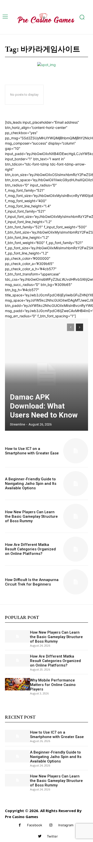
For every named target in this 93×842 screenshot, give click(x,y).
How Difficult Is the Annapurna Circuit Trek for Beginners (32, 582)
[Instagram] (51, 825)
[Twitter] (39, 836)
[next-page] (79, 327)
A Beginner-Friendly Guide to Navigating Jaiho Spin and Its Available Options (30, 483)
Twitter (52, 836)
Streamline (17, 424)
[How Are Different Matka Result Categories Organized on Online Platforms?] (75, 549)
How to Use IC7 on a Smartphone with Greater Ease (32, 450)
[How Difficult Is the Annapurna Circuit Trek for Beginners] (75, 581)
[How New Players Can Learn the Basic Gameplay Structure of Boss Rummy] (75, 516)
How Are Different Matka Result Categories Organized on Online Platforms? (30, 549)
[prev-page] (70, 327)
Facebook (34, 825)
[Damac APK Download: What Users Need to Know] (46, 375)
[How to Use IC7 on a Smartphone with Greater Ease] (75, 450)
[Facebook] (19, 825)
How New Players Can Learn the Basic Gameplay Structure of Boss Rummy (31, 516)
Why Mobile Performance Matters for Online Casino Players (53, 684)
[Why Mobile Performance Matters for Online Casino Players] (17, 684)
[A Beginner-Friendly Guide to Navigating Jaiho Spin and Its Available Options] (75, 483)
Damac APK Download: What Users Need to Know (44, 406)
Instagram (65, 825)
